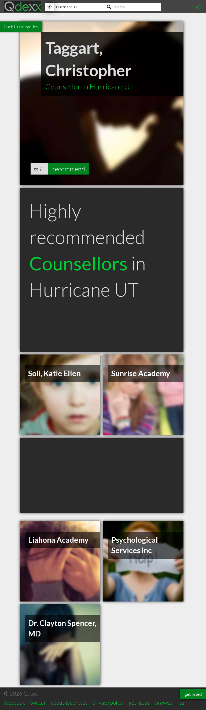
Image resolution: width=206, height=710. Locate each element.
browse (163, 702)
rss (180, 702)
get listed (139, 702)
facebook (14, 702)
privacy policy (108, 702)
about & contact (69, 702)
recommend (68, 169)
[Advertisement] (101, 475)
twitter (38, 702)
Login (197, 6)
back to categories (21, 26)
